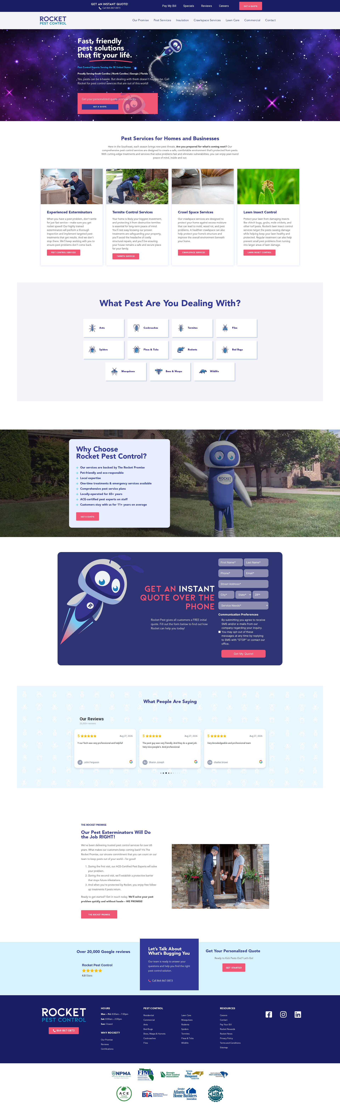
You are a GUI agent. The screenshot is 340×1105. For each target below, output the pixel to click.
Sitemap (224, 1048)
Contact (270, 20)
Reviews (206, 6)
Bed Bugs (148, 1029)
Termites (185, 1034)
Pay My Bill (169, 6)
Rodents (185, 1025)
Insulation (182, 20)
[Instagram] (283, 1014)
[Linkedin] (298, 1014)
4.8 (84, 975)
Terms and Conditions (230, 1043)
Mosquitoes (186, 1020)
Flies (145, 1043)
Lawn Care (233, 20)
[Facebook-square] (269, 1014)
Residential (148, 1015)
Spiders (184, 1029)
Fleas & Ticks (187, 1038)
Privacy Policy (226, 1038)
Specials (188, 6)
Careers (224, 6)
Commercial (252, 20)
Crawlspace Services (207, 20)
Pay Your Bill (226, 1025)
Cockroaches (149, 1038)
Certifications (107, 1049)
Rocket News (226, 1034)
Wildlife (185, 1043)
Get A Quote (100, 107)
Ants (145, 1025)
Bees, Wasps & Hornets (154, 1034)
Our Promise (140, 20)
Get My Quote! (243, 653)
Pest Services (162, 20)
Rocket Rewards (227, 1029)
